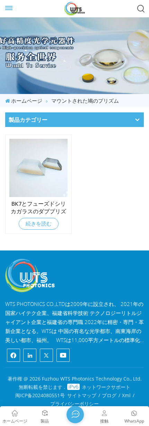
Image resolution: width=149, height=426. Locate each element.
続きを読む (39, 223)
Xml (126, 395)
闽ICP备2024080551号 (40, 395)
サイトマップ (81, 395)
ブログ (109, 395)
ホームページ (26, 100)
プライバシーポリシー (74, 403)
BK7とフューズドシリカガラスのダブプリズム (38, 207)
